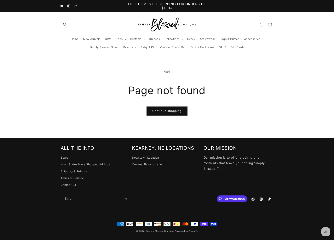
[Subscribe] (126, 198)
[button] (65, 24)
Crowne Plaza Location (148, 164)
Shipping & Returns (74, 171)
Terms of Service (72, 178)
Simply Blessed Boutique (160, 231)
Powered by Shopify (186, 231)
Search (65, 157)
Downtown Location (145, 157)
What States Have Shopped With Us (85, 164)
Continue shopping (167, 111)
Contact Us (68, 184)
